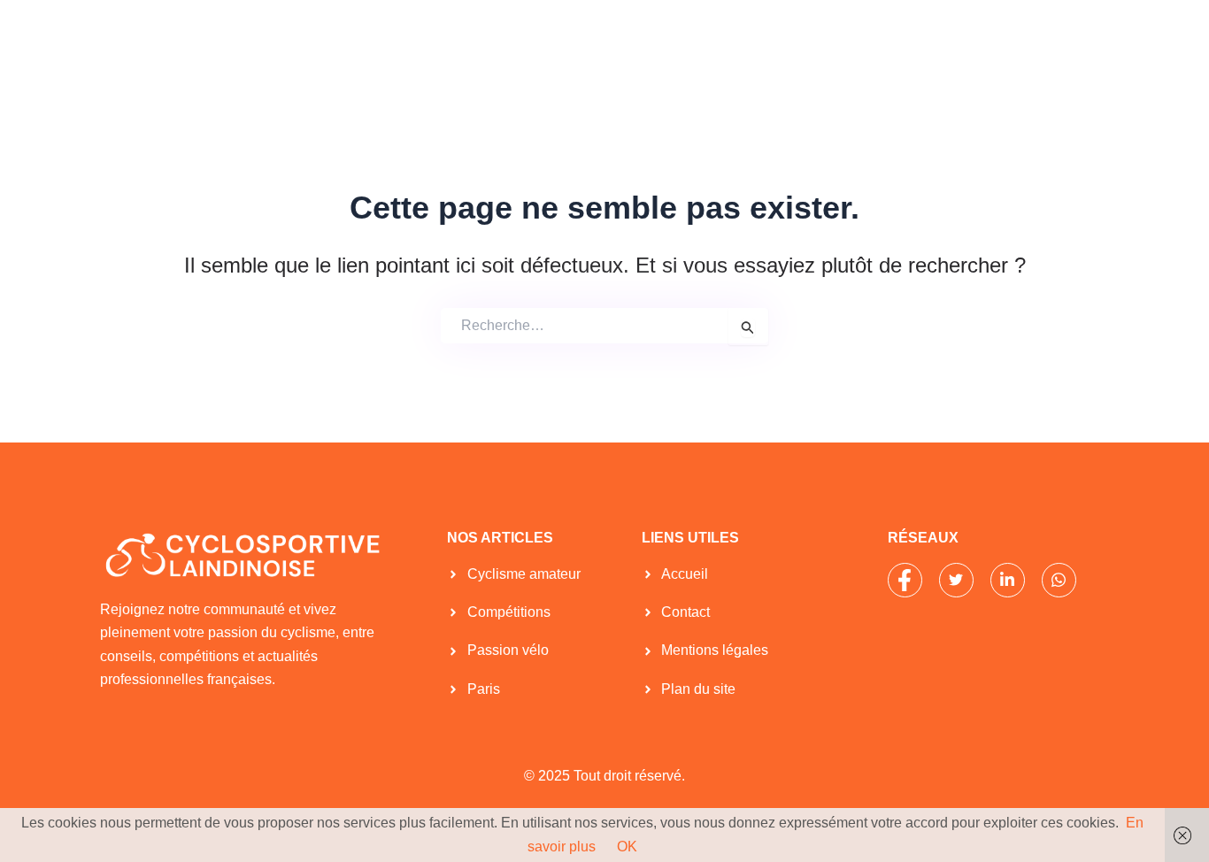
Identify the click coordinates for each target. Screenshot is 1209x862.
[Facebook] (905, 580)
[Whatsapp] (1059, 580)
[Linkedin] (1007, 580)
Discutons (1032, 42)
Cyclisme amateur (451, 42)
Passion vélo (702, 42)
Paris (795, 42)
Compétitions (585, 42)
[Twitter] (956, 580)
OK (627, 846)
